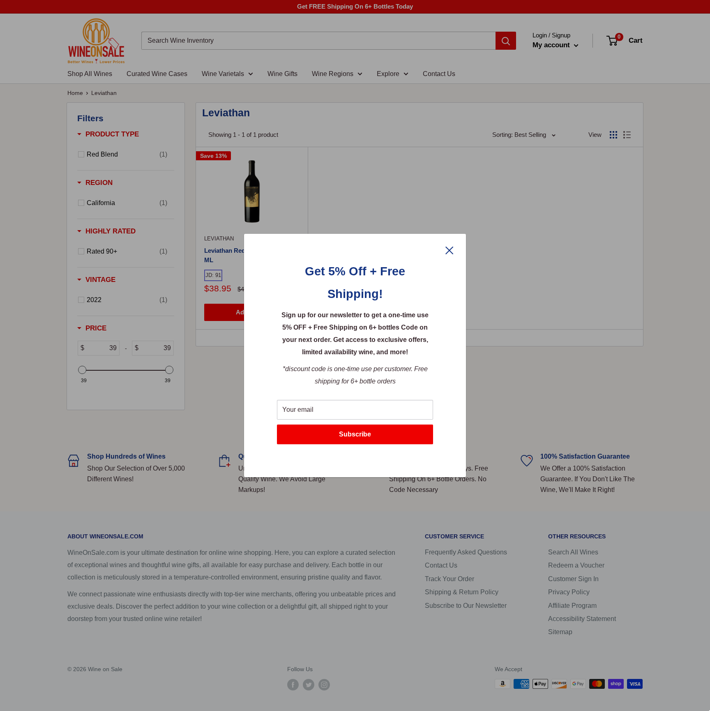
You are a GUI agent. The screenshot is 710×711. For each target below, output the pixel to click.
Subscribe (355, 434)
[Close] (449, 250)
